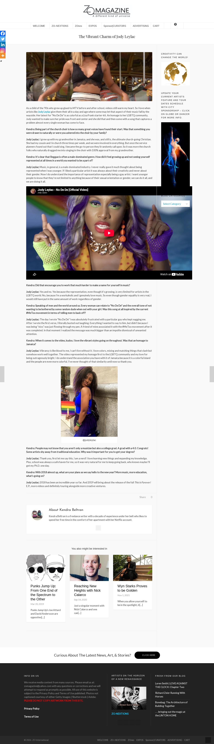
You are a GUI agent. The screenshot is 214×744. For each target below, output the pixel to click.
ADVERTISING (175, 740)
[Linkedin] (3, 44)
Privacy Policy (31, 708)
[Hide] (1, 61)
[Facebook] (3, 33)
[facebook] (120, 722)
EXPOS (139, 740)
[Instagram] (3, 50)
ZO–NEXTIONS (118, 740)
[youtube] (137, 722)
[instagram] (132, 722)
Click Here (148, 655)
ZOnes (131, 740)
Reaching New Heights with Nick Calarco (87, 590)
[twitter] (126, 722)
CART (187, 740)
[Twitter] (3, 39)
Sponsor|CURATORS (155, 740)
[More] (3, 55)
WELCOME (102, 740)
